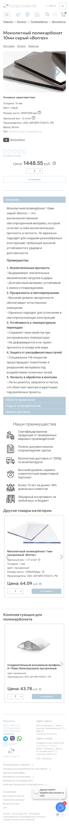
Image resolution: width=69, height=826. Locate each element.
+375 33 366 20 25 (11, 731)
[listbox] (51, 6)
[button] (11, 71)
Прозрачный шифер (14, 772)
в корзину (35, 179)
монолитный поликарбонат (25, 131)
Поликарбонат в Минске (16, 764)
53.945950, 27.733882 (46, 746)
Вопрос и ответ (11, 803)
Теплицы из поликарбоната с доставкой (25, 768)
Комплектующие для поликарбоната (23, 784)
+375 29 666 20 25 (11, 728)
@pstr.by (13, 744)
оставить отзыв (12, 155)
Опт (5, 807)
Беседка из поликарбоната (18, 780)
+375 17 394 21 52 (11, 725)
